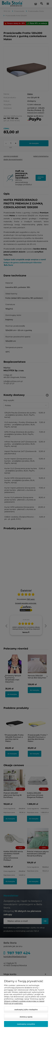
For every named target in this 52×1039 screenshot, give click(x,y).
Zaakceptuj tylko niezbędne (26, 1009)
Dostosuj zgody (26, 1017)
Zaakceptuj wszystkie (26, 1024)
